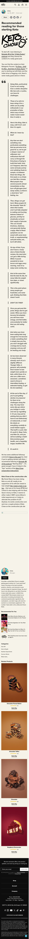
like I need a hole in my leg (13, 523)
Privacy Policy (17, 905)
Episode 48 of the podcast (11, 495)
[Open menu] (25, 4)
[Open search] (15, 4)
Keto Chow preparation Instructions (12, 503)
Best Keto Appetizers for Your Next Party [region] (16, 660)
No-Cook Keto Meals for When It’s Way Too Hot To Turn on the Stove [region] (16, 666)
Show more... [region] (4, 693)
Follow (5, 614)
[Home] (3, 5)
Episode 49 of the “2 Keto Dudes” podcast (13, 54)
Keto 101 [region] (3, 683)
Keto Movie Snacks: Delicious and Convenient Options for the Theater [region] (16, 653)
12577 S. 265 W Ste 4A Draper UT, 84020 (14, 936)
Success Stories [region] (5, 690)
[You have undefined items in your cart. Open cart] (21, 4)
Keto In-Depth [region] (4, 685)
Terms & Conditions (20, 903)
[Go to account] (18, 4)
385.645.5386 (15, 928)
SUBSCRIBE (23, 900)
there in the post (15, 488)
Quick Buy (13, 743)
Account (14, 917)
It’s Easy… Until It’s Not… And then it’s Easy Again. (14, 67)
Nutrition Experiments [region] (6, 688)
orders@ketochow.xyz (15, 930)
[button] (25, 936)
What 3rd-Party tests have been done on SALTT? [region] (16, 673)
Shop (13, 912)
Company (14, 922)
